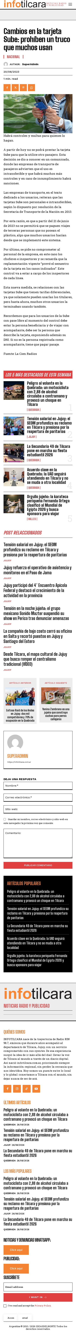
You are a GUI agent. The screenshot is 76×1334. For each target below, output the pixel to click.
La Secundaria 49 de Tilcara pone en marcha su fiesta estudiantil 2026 (48, 450)
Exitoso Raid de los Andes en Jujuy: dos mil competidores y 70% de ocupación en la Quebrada (20, 715)
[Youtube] (36, 1089)
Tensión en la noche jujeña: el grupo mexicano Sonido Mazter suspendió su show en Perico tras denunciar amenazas (36, 613)
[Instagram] (17, 1089)
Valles (32, 519)
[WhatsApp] (31, 87)
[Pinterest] (23, 87)
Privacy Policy (43, 1305)
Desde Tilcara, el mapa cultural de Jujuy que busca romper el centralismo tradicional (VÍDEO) (35, 659)
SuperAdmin (30, 64)
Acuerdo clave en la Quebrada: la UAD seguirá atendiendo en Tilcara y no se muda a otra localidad (47, 476)
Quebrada (33, 409)
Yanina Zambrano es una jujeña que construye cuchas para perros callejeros (55, 714)
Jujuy (31, 436)
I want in (36, 1297)
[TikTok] (26, 1089)
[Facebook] (7, 87)
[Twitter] (15, 87)
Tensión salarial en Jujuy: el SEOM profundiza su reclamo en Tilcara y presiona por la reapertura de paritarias (49, 425)
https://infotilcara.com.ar (19, 762)
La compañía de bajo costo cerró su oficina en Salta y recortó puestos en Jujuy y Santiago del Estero (38, 636)
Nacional (13, 56)
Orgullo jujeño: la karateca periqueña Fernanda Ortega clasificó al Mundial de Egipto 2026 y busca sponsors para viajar (48, 505)
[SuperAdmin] (7, 64)
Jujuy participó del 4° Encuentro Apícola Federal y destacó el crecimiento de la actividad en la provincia (35, 590)
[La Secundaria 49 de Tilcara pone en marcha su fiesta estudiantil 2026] (14, 453)
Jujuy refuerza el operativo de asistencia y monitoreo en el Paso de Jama (37, 570)
